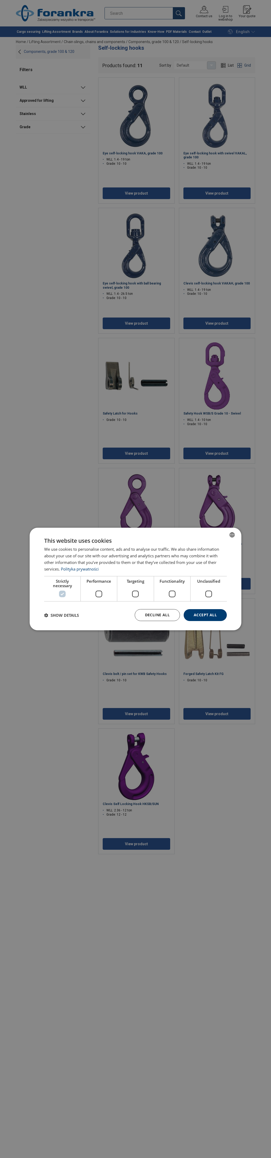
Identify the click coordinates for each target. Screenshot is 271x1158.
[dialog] (135, 579)
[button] (61, 615)
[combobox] (232, 534)
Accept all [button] (205, 614)
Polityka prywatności (80, 569)
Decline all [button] (157, 614)
